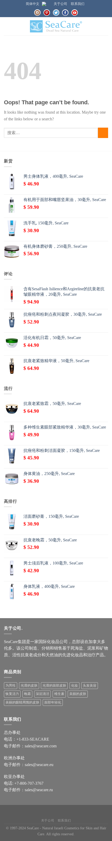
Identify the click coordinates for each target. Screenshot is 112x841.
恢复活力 (12, 694)
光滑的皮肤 (29, 685)
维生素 (59, 694)
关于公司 (60, 4)
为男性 (10, 685)
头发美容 (89, 685)
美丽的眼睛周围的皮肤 (22, 702)
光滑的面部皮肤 (54, 685)
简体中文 (32, 4)
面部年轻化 (52, 702)
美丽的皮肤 (77, 694)
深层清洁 (42, 694)
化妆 (74, 685)
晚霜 (27, 694)
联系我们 (77, 4)
